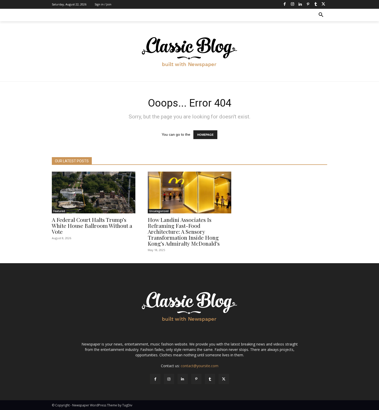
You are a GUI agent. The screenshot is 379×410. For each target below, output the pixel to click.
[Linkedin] (300, 4)
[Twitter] (323, 4)
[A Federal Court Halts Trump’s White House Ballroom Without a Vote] (93, 192)
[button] (321, 15)
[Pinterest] (308, 4)
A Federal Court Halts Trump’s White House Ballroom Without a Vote (92, 225)
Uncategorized (159, 211)
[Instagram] (292, 4)
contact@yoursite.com (199, 365)
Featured (59, 211)
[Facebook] (285, 4)
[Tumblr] (315, 4)
